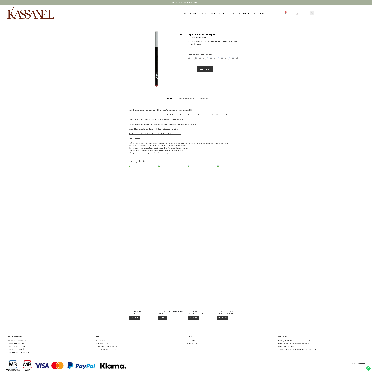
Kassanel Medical (259, 13)
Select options (134, 317)
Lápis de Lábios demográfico (200, 54)
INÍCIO (185, 13)
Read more (162, 317)
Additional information (186, 98)
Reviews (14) (203, 98)
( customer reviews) (198, 37)
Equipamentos (223, 13)
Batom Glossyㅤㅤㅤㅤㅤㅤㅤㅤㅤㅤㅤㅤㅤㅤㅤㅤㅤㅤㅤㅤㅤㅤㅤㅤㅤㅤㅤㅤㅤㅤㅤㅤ (193, 311)
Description (170, 98)
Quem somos (193, 13)
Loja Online (212, 13)
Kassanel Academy (235, 13)
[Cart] (284, 13)
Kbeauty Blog (247, 13)
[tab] (170, 99)
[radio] (189, 58)
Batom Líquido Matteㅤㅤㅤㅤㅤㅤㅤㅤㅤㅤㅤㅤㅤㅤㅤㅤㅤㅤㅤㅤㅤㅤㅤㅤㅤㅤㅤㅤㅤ (225, 311)
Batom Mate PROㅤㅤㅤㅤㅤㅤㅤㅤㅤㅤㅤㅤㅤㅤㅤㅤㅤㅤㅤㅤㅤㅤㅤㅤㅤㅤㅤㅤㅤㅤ (135, 311)
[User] (298, 13)
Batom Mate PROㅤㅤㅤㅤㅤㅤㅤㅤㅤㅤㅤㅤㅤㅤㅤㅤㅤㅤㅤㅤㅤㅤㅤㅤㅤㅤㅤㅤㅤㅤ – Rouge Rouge (171, 311)
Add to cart (205, 69)
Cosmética (203, 13)
